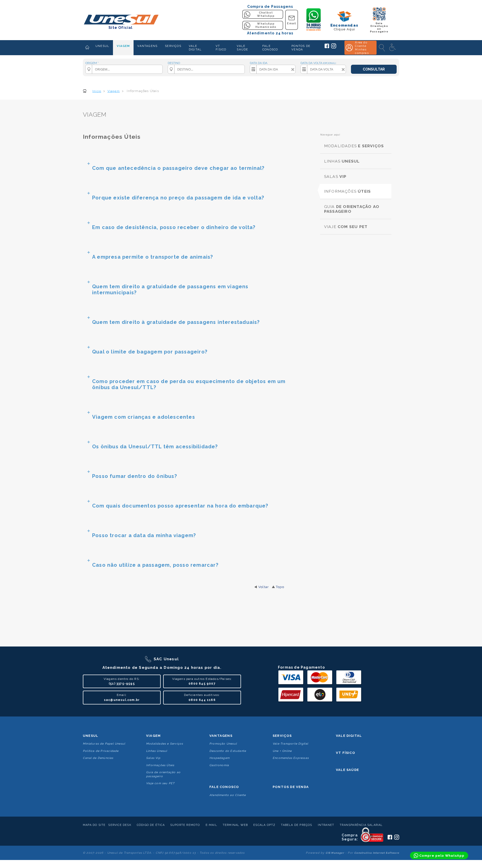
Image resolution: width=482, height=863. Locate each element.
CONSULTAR (374, 69)
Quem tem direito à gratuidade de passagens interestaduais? (176, 322)
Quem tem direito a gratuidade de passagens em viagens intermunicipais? (170, 289)
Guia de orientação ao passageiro (163, 774)
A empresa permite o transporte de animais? (152, 257)
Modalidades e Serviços (164, 743)
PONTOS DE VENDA (300, 47)
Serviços (282, 736)
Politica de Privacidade (101, 751)
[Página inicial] (87, 47)
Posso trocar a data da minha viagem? (144, 535)
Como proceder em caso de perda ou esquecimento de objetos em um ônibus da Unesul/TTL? (189, 384)
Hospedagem (219, 758)
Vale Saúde (347, 770)
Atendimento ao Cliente (227, 795)
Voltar (263, 587)
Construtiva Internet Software (376, 852)
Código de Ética (151, 825)
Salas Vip (153, 758)
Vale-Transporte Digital (291, 743)
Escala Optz (264, 825)
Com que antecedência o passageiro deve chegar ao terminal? (178, 168)
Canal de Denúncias (98, 758)
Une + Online (282, 751)
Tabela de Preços (296, 825)
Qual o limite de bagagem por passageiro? (149, 352)
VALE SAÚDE (242, 47)
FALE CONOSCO (270, 47)
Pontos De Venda (291, 787)
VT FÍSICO (221, 47)
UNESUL (102, 46)
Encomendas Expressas (291, 758)
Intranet (326, 825)
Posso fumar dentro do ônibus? (134, 476)
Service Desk (119, 825)
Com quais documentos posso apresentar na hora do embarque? (180, 506)
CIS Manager (335, 852)
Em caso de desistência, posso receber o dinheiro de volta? (174, 227)
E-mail (211, 825)
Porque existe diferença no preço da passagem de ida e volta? (178, 198)
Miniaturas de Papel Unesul (104, 743)
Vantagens (220, 736)
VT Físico (345, 753)
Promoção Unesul (223, 743)
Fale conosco (224, 787)
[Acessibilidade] (393, 47)
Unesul (90, 736)
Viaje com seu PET (160, 783)
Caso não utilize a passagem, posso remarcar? (155, 565)
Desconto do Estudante (227, 751)
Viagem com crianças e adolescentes (143, 417)
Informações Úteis (160, 765)
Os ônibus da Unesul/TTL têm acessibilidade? (155, 447)
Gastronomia (219, 765)
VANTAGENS (147, 46)
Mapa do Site (94, 825)
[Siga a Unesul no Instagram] (333, 47)
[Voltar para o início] (120, 20)
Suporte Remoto (185, 825)
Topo (280, 587)
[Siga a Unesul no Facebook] (327, 47)
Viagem (153, 736)
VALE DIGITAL (195, 47)
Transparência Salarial (361, 825)
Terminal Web (235, 825)
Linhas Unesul (156, 751)
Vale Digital (349, 736)
